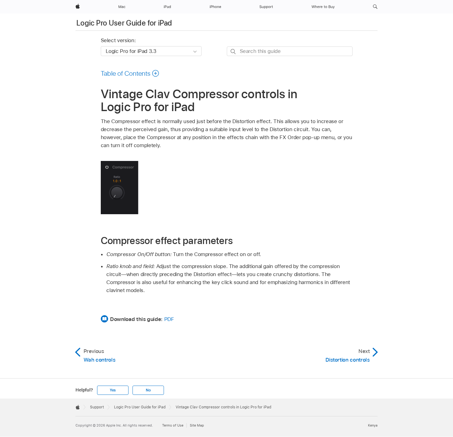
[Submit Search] (233, 51)
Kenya (372, 425)
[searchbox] (290, 51)
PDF (169, 319)
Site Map (197, 425)
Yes (113, 390)
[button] (375, 7)
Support (97, 407)
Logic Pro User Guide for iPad (124, 22)
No (148, 390)
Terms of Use (172, 425)
